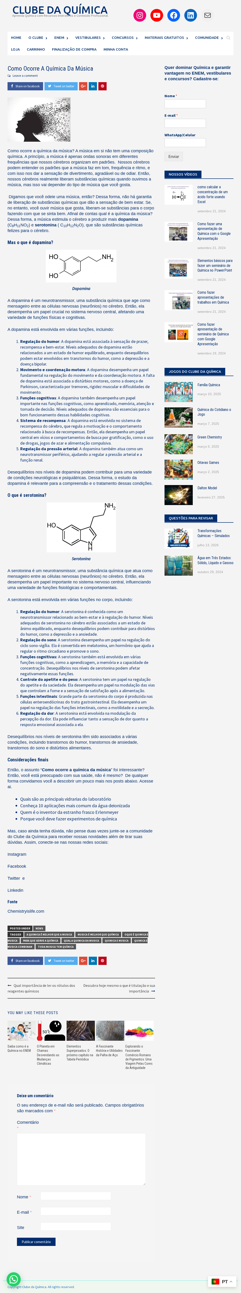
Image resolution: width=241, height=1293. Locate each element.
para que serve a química (40, 940)
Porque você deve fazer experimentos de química (68, 819)
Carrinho (36, 49)
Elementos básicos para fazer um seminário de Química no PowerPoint (215, 265)
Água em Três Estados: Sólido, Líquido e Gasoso (215, 560)
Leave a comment (25, 75)
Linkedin (15, 890)
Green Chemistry (209, 437)
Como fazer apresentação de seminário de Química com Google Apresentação (213, 334)
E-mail (24, 1212)
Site (20, 1227)
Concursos (123, 38)
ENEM (59, 38)
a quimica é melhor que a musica (49, 934)
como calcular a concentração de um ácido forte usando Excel (212, 194)
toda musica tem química (56, 946)
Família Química (208, 385)
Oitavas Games (208, 462)
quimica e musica (117, 940)
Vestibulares (88, 38)
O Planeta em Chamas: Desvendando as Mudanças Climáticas (48, 1054)
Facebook (17, 866)
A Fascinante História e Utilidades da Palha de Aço (109, 1050)
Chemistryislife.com (26, 911)
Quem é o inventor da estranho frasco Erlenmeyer (69, 812)
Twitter (14, 878)
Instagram (17, 854)
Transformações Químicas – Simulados (213, 533)
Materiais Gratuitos (164, 38)
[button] (14, 1279)
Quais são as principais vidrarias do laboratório (65, 799)
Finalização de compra (74, 49)
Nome (24, 1197)
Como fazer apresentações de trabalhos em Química (213, 297)
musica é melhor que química (98, 934)
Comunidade (207, 38)
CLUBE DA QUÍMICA (60, 10)
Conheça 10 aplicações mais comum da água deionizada (75, 805)
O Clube (35, 38)
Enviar (173, 156)
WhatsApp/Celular (180, 135)
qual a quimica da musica (81, 940)
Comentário (28, 1125)
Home (16, 38)
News (39, 928)
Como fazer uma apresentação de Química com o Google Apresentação (214, 231)
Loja (15, 49)
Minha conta (116, 49)
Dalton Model (207, 488)
